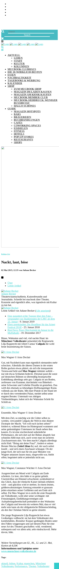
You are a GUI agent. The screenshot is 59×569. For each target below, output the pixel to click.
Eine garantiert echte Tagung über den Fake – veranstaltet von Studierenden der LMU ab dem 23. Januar (31, 319)
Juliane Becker (8, 293)
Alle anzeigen (43, 310)
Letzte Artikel (14, 285)
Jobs (10, 7)
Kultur (3, 254)
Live (8, 254)
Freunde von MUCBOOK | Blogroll (29, 9)
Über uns (13, 4)
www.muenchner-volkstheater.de (18, 551)
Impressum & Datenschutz (24, 15)
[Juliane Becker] (9, 291)
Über (10, 283)
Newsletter (15, 12)
